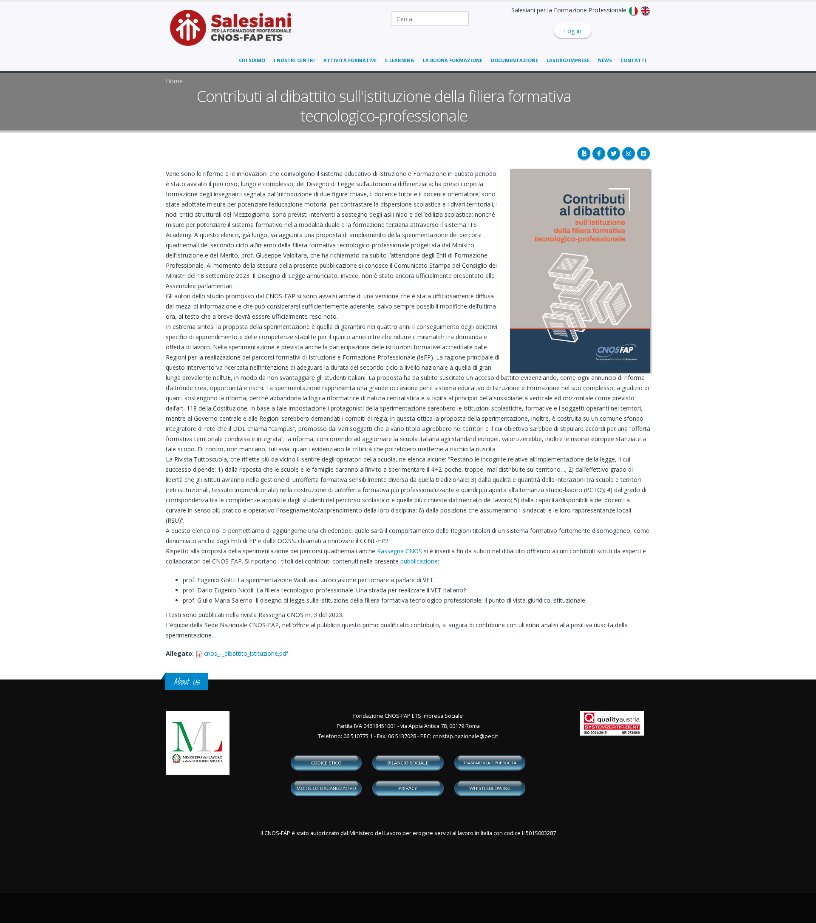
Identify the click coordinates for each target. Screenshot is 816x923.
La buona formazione (452, 60)
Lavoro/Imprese (568, 60)
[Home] (236, 32)
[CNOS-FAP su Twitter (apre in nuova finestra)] (613, 153)
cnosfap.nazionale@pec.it (465, 736)
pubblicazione (419, 561)
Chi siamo (252, 60)
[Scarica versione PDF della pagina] (584, 153)
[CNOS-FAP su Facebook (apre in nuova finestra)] (598, 153)
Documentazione (514, 60)
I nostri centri (294, 60)
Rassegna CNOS (399, 551)
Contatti (633, 60)
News (605, 60)
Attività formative (350, 60)
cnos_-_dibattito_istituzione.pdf (246, 653)
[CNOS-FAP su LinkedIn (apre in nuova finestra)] (643, 153)
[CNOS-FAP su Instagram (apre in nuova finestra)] (628, 153)
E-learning (399, 60)
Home (174, 81)
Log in (572, 30)
